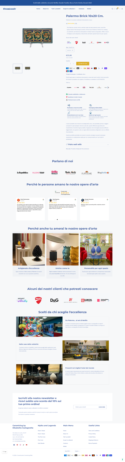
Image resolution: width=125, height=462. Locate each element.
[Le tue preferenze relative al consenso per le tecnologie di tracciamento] (122, 459)
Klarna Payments (93, 443)
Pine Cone (40, 440)
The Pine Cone (41, 437)
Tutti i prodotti (56, 8)
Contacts (81, 8)
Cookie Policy (92, 437)
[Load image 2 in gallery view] (27, 68)
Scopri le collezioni (68, 440)
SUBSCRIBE (102, 407)
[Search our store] (112, 9)
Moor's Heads (41, 430)
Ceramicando (20, 455)
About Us (46, 8)
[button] (69, 9)
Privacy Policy (92, 433)
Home (38, 8)
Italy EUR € (67, 451)
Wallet (89, 8)
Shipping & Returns (93, 440)
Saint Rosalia (41, 443)
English (77, 451)
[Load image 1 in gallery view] (17, 68)
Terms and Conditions (94, 430)
